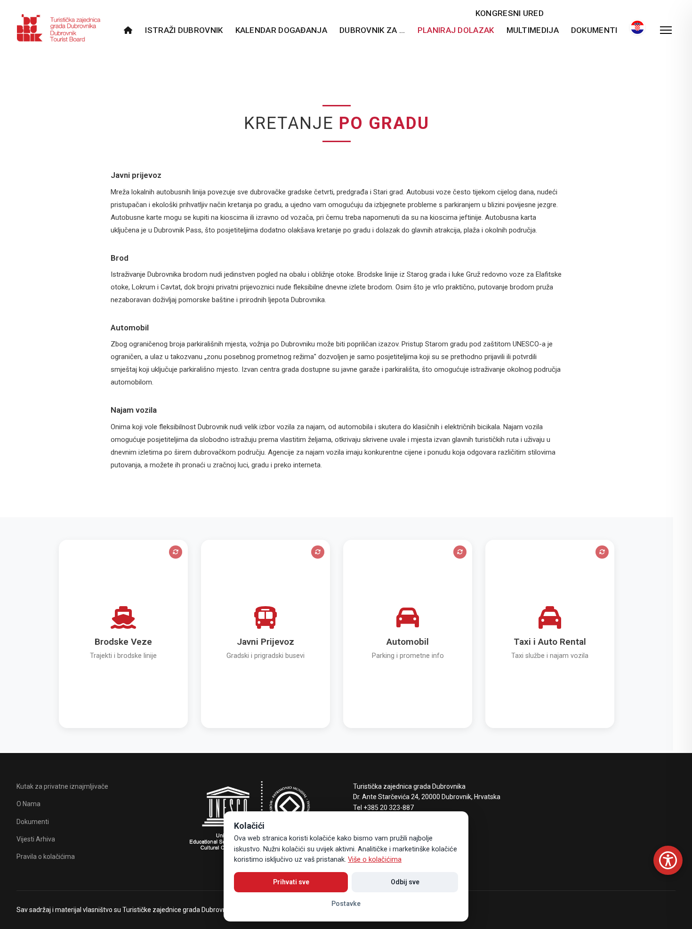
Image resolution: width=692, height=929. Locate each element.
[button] (123, 634)
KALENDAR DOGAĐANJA (281, 30)
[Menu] (666, 30)
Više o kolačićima (375, 860)
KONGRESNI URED (509, 13)
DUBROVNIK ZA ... (372, 30)
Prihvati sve (291, 882)
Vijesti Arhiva (35, 839)
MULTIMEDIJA (533, 30)
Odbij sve (405, 882)
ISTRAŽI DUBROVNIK (184, 30)
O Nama (28, 804)
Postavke (346, 903)
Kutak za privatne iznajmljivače (62, 786)
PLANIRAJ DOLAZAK (456, 30)
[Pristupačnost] (668, 860)
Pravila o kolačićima (45, 856)
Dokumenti (594, 30)
